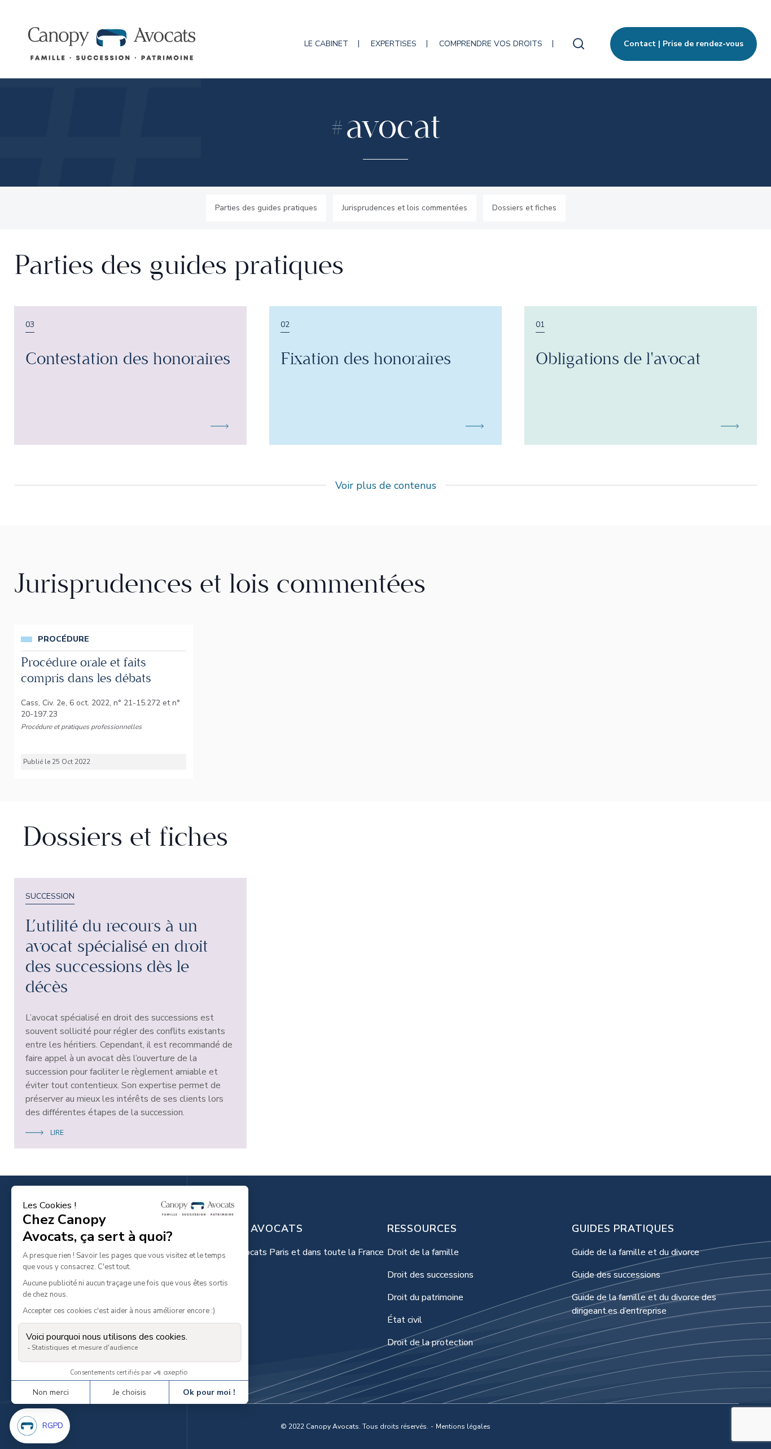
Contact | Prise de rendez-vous (683, 43)
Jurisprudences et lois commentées (404, 207)
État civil (404, 1320)
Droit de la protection (430, 1342)
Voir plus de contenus (385, 485)
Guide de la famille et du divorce (635, 1252)
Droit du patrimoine (425, 1297)
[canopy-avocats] (111, 43)
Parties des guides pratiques (266, 207)
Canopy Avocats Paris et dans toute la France (293, 1252)
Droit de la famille (423, 1252)
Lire (57, 1132)
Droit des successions (430, 1275)
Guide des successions (616, 1275)
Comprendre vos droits (490, 43)
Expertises (394, 43)
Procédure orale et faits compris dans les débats (86, 670)
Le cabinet (326, 43)
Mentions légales (463, 1426)
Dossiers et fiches (524, 207)
